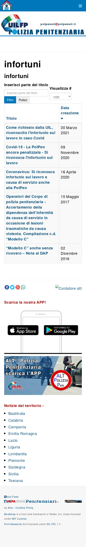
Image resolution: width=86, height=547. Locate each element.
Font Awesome (13, 524)
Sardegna (16, 467)
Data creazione (70, 110)
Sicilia (13, 473)
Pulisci (23, 100)
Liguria (14, 446)
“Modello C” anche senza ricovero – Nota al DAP (29, 250)
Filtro (10, 100)
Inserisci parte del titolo (26, 84)
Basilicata (16, 413)
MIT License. (19, 518)
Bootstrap (10, 514)
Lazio (13, 440)
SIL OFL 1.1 (54, 524)
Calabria (15, 420)
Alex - (11, 507)
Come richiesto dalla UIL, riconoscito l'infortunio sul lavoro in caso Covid (30, 133)
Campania (17, 426)
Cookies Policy (24, 507)
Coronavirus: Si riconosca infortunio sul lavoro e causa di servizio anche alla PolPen (30, 179)
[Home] (6, 5)
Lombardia (17, 453)
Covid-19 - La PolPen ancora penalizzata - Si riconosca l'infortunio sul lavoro (29, 154)
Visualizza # (60, 88)
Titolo (11, 118)
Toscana (15, 480)
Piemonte (16, 460)
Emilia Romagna (22, 433)
